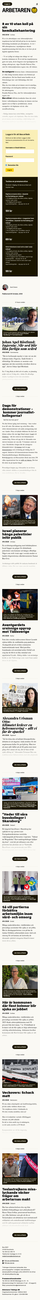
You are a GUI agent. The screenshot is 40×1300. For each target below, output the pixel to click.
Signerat (13, 735)
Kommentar (14, 352)
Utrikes (12, 542)
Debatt (12, 825)
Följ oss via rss (9, 1263)
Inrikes (12, 35)
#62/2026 (5, 352)
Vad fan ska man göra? (10, 420)
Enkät (12, 921)
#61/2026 (5, 542)
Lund (32, 434)
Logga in (7, 4)
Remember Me (13, 165)
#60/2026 (5, 1203)
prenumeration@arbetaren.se (16, 1285)
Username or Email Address (15, 148)
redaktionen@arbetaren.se (11, 1256)
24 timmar (18, 447)
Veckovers (13, 1100)
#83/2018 (5, 35)
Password (9, 156)
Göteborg (5, 436)
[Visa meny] (37, 4)
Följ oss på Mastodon (11, 1261)
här (19, 434)
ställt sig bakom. (26, 460)
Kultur (12, 636)
